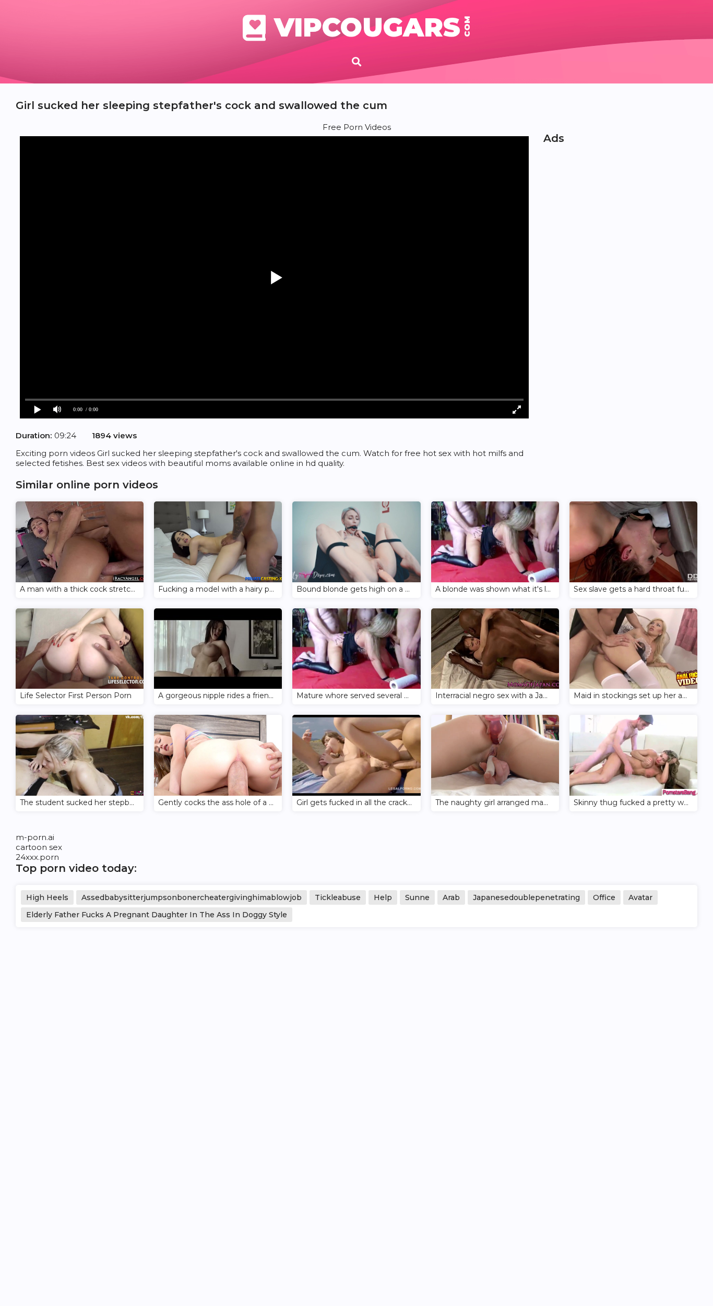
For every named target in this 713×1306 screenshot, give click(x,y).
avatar (640, 897)
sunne (417, 897)
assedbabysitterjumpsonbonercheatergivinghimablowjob (191, 897)
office (604, 897)
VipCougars (372, 28)
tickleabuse (338, 897)
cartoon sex (39, 847)
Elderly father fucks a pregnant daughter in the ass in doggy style (156, 914)
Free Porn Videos (357, 127)
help (383, 897)
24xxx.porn (37, 857)
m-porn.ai (35, 837)
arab (451, 897)
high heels (47, 897)
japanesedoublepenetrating (526, 897)
